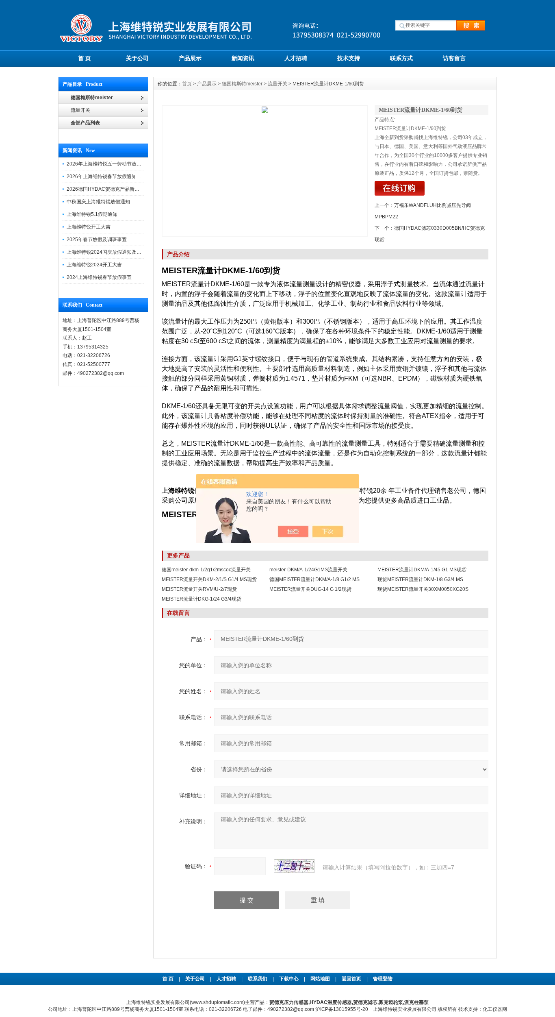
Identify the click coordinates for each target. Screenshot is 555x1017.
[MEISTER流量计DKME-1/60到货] (265, 171)
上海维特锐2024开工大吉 (94, 265)
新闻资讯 (243, 58)
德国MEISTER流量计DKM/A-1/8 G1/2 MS (314, 579)
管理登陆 (382, 979)
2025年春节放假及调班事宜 (97, 239)
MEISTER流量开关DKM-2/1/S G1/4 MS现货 (209, 579)
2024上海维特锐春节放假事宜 (99, 277)
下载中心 (289, 979)
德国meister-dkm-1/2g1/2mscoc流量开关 (206, 570)
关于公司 (137, 58)
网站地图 (320, 979)
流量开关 (277, 84)
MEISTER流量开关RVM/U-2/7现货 (199, 589)
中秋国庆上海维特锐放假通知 (98, 202)
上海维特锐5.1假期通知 (92, 214)
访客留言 (454, 58)
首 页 (84, 58)
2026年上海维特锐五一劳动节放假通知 (109, 164)
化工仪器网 (495, 1009)
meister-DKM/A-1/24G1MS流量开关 (308, 570)
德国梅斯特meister (242, 84)
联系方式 (401, 58)
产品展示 (190, 58)
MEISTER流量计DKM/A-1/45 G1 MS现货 (421, 570)
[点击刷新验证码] (294, 866)
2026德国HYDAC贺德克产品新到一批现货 (113, 189)
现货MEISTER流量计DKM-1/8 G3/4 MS (420, 579)
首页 (187, 84)
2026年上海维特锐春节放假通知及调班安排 (114, 176)
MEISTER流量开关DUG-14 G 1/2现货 (310, 589)
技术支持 (348, 58)
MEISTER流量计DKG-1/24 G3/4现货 (201, 599)
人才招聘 (295, 58)
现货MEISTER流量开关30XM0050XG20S (422, 589)
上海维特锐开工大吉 (89, 227)
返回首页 (352, 979)
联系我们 (257, 979)
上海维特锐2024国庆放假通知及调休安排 (111, 252)
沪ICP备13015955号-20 (341, 1009)
